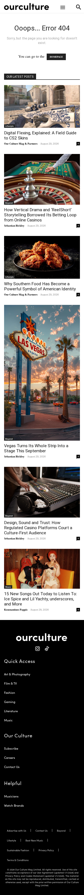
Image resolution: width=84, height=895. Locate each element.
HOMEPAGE (56, 56)
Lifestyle (9, 126)
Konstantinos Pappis (16, 609)
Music (8, 586)
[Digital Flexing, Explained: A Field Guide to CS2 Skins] (42, 106)
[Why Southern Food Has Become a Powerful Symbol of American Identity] (42, 257)
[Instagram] (37, 649)
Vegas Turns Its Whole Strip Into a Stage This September (36, 448)
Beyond (9, 202)
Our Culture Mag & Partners (21, 143)
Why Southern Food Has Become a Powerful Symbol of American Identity (40, 286)
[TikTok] (47, 649)
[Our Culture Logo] (26, 6)
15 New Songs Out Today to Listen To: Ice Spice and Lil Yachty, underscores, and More (40, 598)
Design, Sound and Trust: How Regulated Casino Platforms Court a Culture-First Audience (38, 527)
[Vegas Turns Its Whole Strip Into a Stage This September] (42, 373)
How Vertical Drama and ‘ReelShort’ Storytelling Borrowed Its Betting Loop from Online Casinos (40, 214)
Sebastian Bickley (14, 225)
